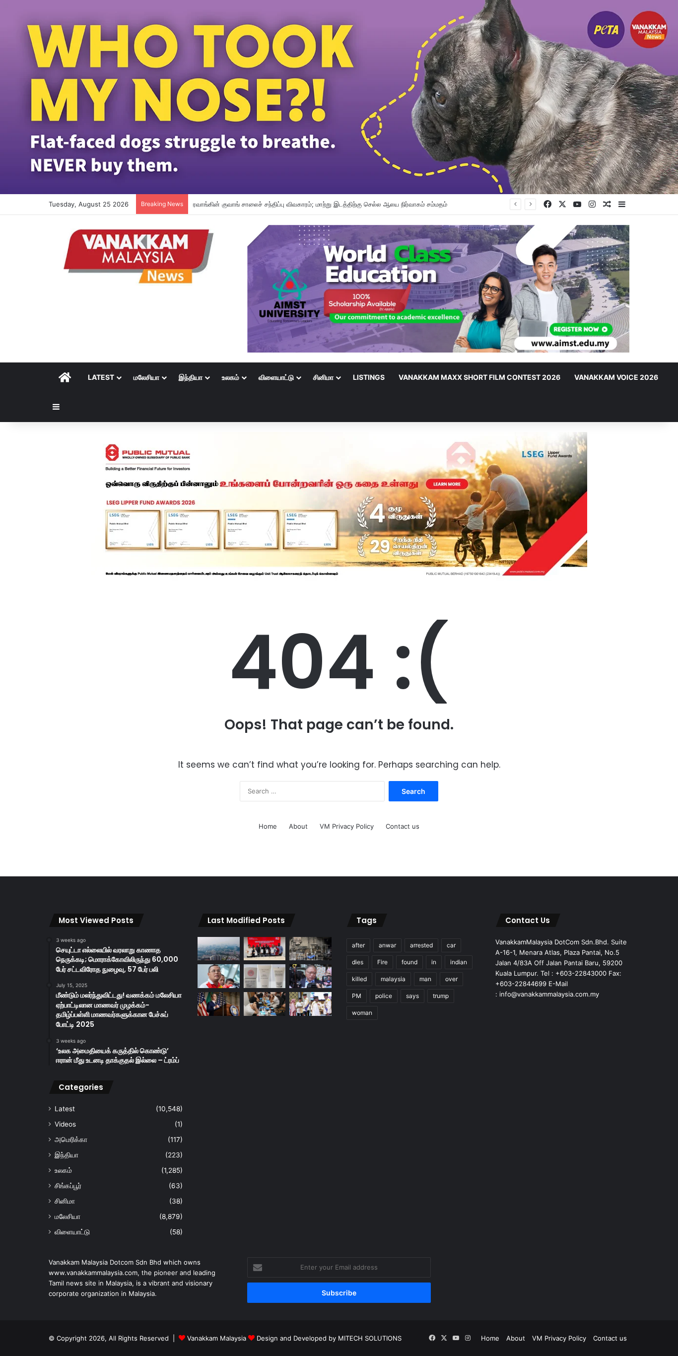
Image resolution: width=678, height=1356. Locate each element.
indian (458, 962)
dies (357, 962)
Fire (382, 962)
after (358, 945)
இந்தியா (191, 377)
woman (362, 1012)
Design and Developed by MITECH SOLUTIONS (329, 1338)
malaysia (393, 979)
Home (268, 826)
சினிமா (323, 377)
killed (359, 979)
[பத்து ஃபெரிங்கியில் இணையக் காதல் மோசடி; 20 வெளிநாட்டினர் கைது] (265, 1004)
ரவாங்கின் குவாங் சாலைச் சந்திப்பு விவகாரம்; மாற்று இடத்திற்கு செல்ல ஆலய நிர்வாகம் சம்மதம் (320, 204)
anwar (387, 945)
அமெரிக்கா (71, 1139)
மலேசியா (146, 377)
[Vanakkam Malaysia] (140, 255)
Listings (369, 377)
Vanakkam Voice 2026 (616, 377)
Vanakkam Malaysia (217, 1338)
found (409, 962)
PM (356, 995)
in (433, 962)
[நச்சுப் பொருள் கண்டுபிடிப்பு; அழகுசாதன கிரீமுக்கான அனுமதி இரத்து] (265, 976)
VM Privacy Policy (347, 826)
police (383, 995)
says (412, 995)
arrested (421, 945)
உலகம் (230, 377)
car (451, 945)
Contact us (402, 826)
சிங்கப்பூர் (68, 1186)
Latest (101, 377)
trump (441, 995)
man (425, 979)
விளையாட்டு (276, 377)
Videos (65, 1124)
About (298, 826)
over (451, 979)
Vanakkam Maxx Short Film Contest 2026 (479, 377)
